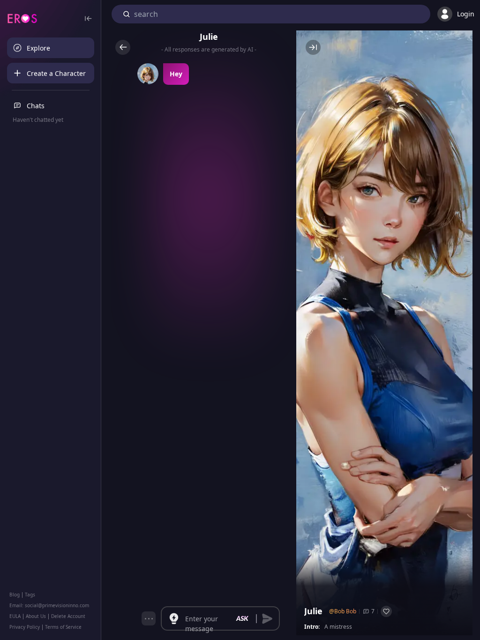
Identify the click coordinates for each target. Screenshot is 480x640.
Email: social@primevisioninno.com (49, 605)
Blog (14, 594)
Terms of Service (63, 627)
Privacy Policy (24, 627)
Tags (30, 594)
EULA (15, 616)
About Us (36, 616)
